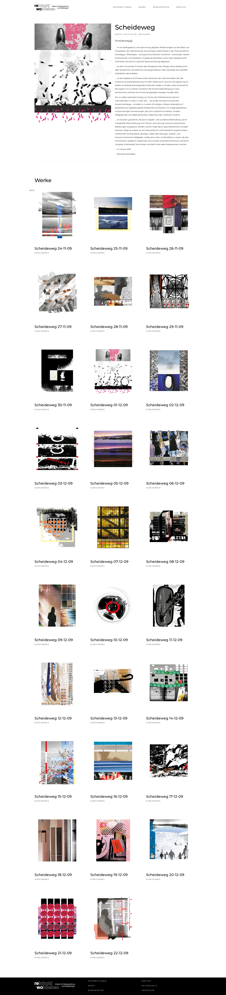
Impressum (148, 990)
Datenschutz (149, 986)
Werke (91, 986)
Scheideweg (42, 253)
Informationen (97, 981)
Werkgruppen (96, 990)
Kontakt (147, 981)
